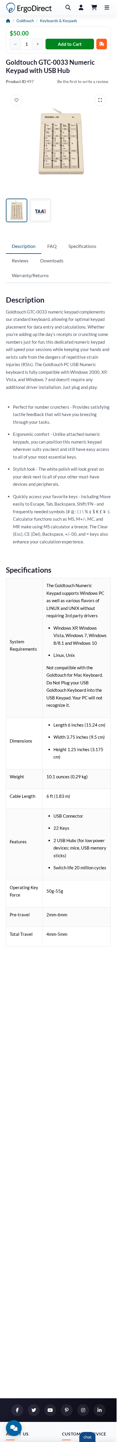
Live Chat (87, 1437)
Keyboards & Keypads (58, 20)
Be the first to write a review (82, 81)
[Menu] (107, 8)
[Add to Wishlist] (16, 100)
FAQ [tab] (52, 246)
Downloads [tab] (51, 260)
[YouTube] (50, 1410)
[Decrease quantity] (15, 44)
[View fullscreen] (100, 100)
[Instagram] (83, 1410)
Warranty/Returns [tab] (30, 275)
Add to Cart (70, 44)
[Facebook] (17, 1410)
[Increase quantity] (37, 44)
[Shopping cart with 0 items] (94, 8)
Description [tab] (24, 246)
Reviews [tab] (20, 260)
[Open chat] (14, 1428)
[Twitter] (34, 1410)
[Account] (81, 8)
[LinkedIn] (99, 1410)
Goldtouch (25, 20)
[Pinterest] (67, 1410)
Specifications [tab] (82, 246)
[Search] (68, 8)
